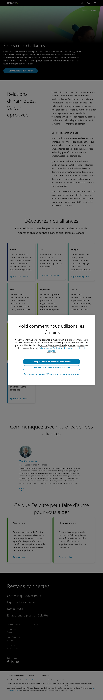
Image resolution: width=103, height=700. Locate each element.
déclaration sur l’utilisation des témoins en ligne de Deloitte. (62, 349)
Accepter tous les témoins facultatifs (51, 361)
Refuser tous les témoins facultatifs (51, 367)
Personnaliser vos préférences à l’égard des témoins (51, 374)
